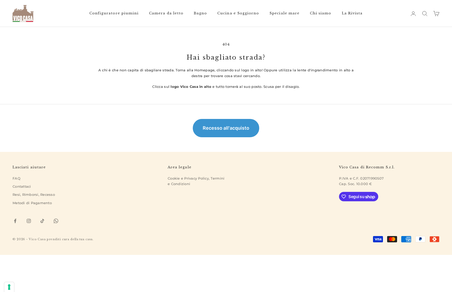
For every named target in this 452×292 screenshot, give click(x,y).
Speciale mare (284, 13)
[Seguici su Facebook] (15, 221)
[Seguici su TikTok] (42, 221)
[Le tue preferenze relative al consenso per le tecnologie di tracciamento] (9, 287)
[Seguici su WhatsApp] (56, 221)
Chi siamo (320, 13)
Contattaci (22, 186)
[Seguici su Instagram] (28, 221)
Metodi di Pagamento (32, 203)
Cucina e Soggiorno (238, 13)
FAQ (16, 178)
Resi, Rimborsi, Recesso (34, 194)
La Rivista (352, 13)
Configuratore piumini (114, 13)
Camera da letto (166, 13)
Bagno (200, 13)
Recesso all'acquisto (226, 128)
